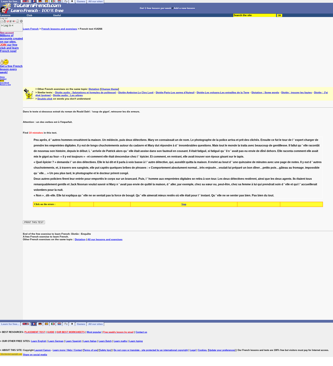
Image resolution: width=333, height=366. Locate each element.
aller (173, 184)
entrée (79, 178)
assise (144, 151)
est (69, 156)
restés (171, 195)
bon (249, 167)
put (97, 167)
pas (241, 151)
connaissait (166, 139)
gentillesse (280, 145)
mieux (162, 195)
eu (246, 151)
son (52, 151)
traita (244, 145)
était (137, 151)
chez (133, 156)
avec (251, 145)
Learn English (38, 341)
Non (38, 195)
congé (124, 173)
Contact (3, 79)
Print (2, 81)
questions (204, 145)
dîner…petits (261, 167)
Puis (141, 178)
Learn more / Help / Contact (67, 350)
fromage (298, 167)
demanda (63, 162)
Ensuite (266, 139)
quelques (116, 167)
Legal (193, 350)
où (177, 195)
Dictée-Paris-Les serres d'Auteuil (175, 92)
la (89, 139)
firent (65, 178)
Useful (57, 15)
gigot (45, 156)
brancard (131, 178)
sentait (100, 195)
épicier (144, 156)
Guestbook (4, 83)
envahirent (80, 139)
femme (246, 184)
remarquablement (45, 184)
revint (214, 162)
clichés (254, 139)
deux (129, 139)
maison (96, 139)
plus (62, 173)
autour (124, 145)
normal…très (196, 167)
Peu (36, 139)
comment (300, 151)
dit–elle (50, 195)
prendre (39, 145)
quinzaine (245, 162)
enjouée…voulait (216, 167)
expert (299, 139)
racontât (314, 145)
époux (215, 156)
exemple (187, 184)
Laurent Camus (42, 350)
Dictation (94, 89)
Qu (138, 195)
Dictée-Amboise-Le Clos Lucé (135, 92)
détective (162, 162)
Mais (215, 145)
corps (111, 178)
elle (305, 145)
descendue (122, 156)
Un (104, 139)
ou (215, 184)
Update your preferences (222, 350)
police (223, 139)
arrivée (96, 151)
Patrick (110, 151)
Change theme (109, 89)
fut (277, 139)
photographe (203, 139)
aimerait (152, 195)
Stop (183, 204)
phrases (141, 167)
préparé (237, 167)
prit (241, 139)
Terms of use (90, 350)
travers (66, 167)
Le (192, 139)
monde (232, 145)
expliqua (71, 195)
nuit (59, 189)
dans (153, 151)
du (131, 145)
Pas (254, 195)
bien (247, 195)
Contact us (141, 332)
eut (84, 145)
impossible (312, 167)
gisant (224, 156)
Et (151, 156)
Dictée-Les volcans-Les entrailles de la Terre (223, 92)
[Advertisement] (178, 54)
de (180, 139)
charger (309, 139)
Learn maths (120, 341)
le (280, 139)
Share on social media (35, 354)
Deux (37, 178)
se (193, 178)
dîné (263, 151)
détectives (140, 139)
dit (111, 162)
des (246, 139)
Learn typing (136, 341)
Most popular (94, 332)
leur (72, 178)
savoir (101, 184)
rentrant (176, 156)
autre (151, 162)
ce (272, 139)
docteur (105, 173)
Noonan (82, 184)
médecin (112, 139)
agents (286, 178)
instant (205, 195)
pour (87, 178)
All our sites (95, 324)
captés (104, 167)
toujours (77, 156)
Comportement (161, 167)
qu (299, 145)
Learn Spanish (73, 341)
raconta (288, 151)
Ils (294, 178)
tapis (240, 156)
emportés (97, 178)
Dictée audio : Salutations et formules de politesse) (85, 92)
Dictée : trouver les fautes (296, 92)
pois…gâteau (279, 167)
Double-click (44, 98)
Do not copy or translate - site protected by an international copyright (151, 350)
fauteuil (167, 151)
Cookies (202, 350)
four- (56, 156)
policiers (56, 178)
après (43, 139)
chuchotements (109, 145)
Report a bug (5, 85)
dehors (271, 151)
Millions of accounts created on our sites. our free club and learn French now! (11, 43)
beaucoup (261, 145)
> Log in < (7, 25)
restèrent (251, 178)
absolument (179, 167)
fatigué (201, 151)
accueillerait (309, 184)
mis (36, 156)
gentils (62, 184)
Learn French (31, 28)
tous (309, 178)
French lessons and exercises (59, 28)
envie (251, 151)
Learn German (55, 341)
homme (153, 178)
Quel (39, 162)
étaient (300, 178)
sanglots (82, 167)
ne (90, 195)
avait (235, 151)
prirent (114, 173)
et (237, 139)
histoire (61, 151)
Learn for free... (10, 324)
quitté (148, 184)
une (235, 162)
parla (122, 162)
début (83, 151)
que (267, 178)
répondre (166, 145)
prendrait (268, 184)
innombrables (188, 145)
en (156, 139)
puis (122, 139)
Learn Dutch (105, 341)
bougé (130, 195)
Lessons (5, 15)
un (176, 139)
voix (131, 162)
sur (231, 156)
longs (94, 145)
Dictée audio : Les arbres (68, 95)
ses (74, 167)
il (226, 151)
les (47, 145)
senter (234, 195)
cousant (182, 151)
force (117, 195)
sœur (209, 184)
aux (161, 178)
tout (221, 145)
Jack (73, 184)
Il (78, 145)
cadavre (138, 145)
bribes (127, 167)
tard (68, 173)
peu (56, 173)
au (51, 156)
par (179, 184)
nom (186, 139)
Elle (279, 151)
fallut (294, 145)
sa (203, 184)
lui (107, 162)
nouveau (43, 151)
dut (157, 145)
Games (81, 324)
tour (285, 139)
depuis (71, 151)
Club (29, 15)
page (283, 162)
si (209, 151)
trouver (200, 156)
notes (295, 162)
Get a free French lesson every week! (11, 69)
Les (220, 178)
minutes (261, 162)
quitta (189, 162)
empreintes (56, 145)
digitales (70, 145)
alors (119, 151)
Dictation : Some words (265, 92)
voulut (92, 184)
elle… (42, 173)
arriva (231, 139)
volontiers (40, 189)
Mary (151, 139)
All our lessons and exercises (104, 239)
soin (278, 184)
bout (225, 162)
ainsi (261, 178)
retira (199, 178)
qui (171, 162)
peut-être (224, 184)
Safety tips (105, 350)
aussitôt (180, 162)
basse (139, 162)
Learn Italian (90, 341)
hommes (67, 139)
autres (56, 139)
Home (2, 77)
